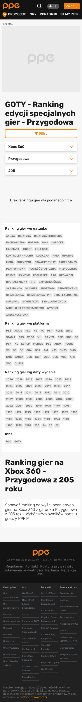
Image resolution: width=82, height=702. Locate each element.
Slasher (31, 288)
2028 (29, 379)
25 (50, 425)
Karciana (12, 249)
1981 (66, 418)
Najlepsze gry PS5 (69, 624)
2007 (29, 399)
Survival (12, 301)
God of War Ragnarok (27, 658)
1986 (19, 418)
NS (35, 330)
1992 (37, 412)
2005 (49, 399)
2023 (9, 386)
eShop (25, 343)
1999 (39, 405)
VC (8, 350)
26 (44, 425)
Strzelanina (15, 295)
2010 (66, 392)
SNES (63, 350)
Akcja (10, 235)
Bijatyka (24, 235)
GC (14, 350)
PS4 (49, 330)
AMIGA (19, 356)
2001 (19, 405)
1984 (38, 418)
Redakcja (68, 570)
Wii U (69, 330)
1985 (28, 418)
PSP (60, 337)
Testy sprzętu (67, 617)
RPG (53, 275)
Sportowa (47, 288)
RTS (32, 281)
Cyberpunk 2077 (30, 621)
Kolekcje (41, 249)
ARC (72, 356)
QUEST (19, 363)
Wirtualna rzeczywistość (25, 308)
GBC (29, 356)
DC (21, 350)
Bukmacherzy (67, 648)
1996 (66, 405)
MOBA (10, 262)
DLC (8, 441)
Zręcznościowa (17, 314)
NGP (37, 356)
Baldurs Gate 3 (48, 656)
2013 (38, 392)
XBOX (57, 343)
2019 (48, 386)
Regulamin (14, 566)
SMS (9, 356)
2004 (59, 399)
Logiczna (42, 255)
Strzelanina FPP (39, 295)
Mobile (38, 343)
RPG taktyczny (16, 281)
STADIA (10, 337)
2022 (19, 386)
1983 (47, 418)
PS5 (8, 330)
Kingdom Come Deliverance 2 (49, 619)
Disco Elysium (29, 677)
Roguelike (40, 275)
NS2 (27, 330)
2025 (58, 379)
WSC (46, 356)
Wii (39, 337)
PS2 (48, 343)
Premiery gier (67, 593)
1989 (65, 412)
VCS (63, 356)
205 (36, 425)
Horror (33, 242)
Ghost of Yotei (48, 593)
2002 (9, 405)
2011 (57, 392)
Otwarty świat (45, 262)
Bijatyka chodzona (48, 235)
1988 (74, 412)
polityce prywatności (33, 697)
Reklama (52, 570)
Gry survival (9, 654)
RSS (40, 574)
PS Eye (10, 275)
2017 (67, 386)
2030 (9, 379)
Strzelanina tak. (66, 295)
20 (57, 425)
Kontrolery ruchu (19, 255)
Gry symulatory (11, 648)
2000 (29, 405)
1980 (9, 425)
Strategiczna (67, 288)
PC (42, 330)
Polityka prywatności (57, 566)
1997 (57, 405)
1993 (28, 412)
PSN (8, 343)
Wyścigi (52, 308)
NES (54, 350)
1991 (46, 412)
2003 (69, 399)
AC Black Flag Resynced (48, 636)
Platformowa (15, 268)
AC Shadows (47, 610)
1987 (9, 418)
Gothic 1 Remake (49, 628)
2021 (29, 386)
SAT (46, 350)
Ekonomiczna (15, 242)
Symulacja (30, 301)
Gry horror (8, 641)
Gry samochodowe (11, 595)
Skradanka (14, 288)
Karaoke (57, 242)
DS (76, 337)
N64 (37, 350)
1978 (28, 425)
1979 (19, 425)
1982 (57, 418)
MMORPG (67, 255)
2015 (19, 392)
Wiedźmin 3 (27, 593)
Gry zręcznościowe (11, 606)
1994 (18, 412)
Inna (45, 242)
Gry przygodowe (11, 621)
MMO (55, 255)
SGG (55, 356)
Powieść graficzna (42, 268)
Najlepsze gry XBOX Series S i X (68, 639)
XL (16, 343)
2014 (28, 392)
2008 (19, 399)
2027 (39, 379)
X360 (30, 337)
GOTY (17, 441)
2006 (39, 399)
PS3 (21, 337)
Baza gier (65, 600)
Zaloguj (71, 6)
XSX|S (18, 330)
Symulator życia (54, 301)
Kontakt (31, 566)
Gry (33, 14)
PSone (69, 343)
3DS (69, 337)
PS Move (24, 275)
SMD (73, 350)
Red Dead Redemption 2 (29, 630)
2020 (38, 386)
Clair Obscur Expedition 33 (48, 602)
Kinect (27, 249)
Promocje (17, 14)
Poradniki (48, 14)
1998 (48, 405)
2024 (68, 379)
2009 (9, 399)
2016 (9, 392)
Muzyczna (24, 262)
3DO (8, 363)
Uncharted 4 (28, 649)
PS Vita (49, 337)
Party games (68, 262)
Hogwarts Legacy (50, 662)
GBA (29, 350)
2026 (48, 379)
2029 (19, 379)
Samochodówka (50, 281)
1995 (9, 412)
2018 (57, 386)
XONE (59, 330)
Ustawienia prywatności (23, 570)
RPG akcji (66, 275)
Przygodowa (68, 268)
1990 (55, 412)
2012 (47, 392)
